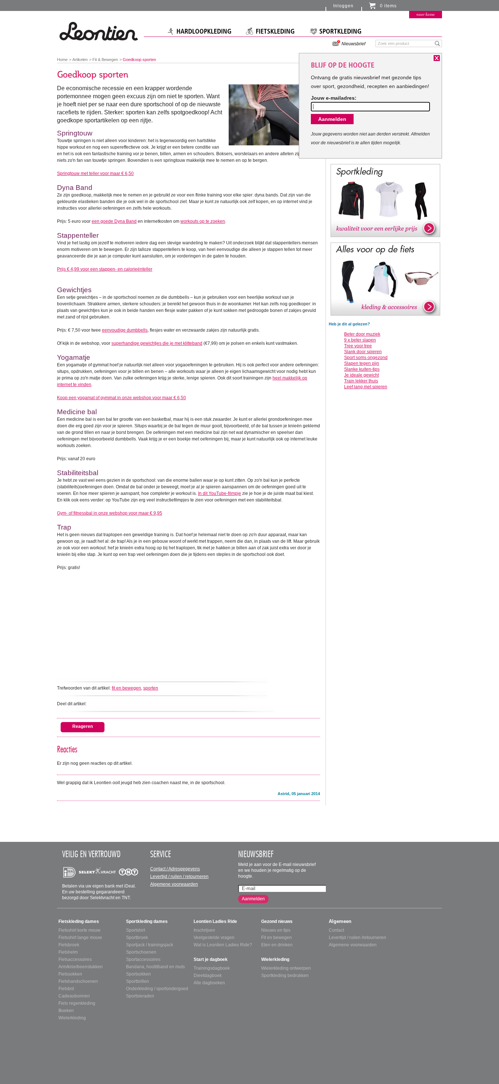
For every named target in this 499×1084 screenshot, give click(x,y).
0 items (388, 5)
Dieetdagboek (208, 975)
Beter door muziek (362, 334)
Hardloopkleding (204, 31)
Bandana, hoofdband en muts (155, 966)
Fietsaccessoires (75, 959)
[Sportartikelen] (385, 200)
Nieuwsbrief (353, 43)
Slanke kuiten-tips (362, 369)
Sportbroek (137, 937)
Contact (336, 930)
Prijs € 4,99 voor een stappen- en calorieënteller (104, 269)
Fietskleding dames (78, 921)
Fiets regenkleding (76, 1003)
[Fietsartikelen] (385, 278)
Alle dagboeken (209, 982)
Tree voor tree (358, 345)
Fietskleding (275, 31)
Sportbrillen (137, 981)
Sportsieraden (140, 996)
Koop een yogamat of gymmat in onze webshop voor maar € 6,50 (121, 397)
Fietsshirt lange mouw (80, 937)
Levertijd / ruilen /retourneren (357, 937)
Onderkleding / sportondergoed (157, 988)
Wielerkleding (72, 1017)
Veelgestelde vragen (214, 937)
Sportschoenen (141, 952)
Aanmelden (253, 898)
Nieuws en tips (275, 930)
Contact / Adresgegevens (175, 868)
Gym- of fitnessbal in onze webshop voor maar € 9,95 (109, 513)
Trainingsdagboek (212, 968)
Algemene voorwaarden (174, 884)
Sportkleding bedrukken (285, 975)
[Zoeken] (437, 43)
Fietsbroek (68, 944)
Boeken (66, 1010)
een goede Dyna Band (114, 221)
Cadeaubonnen (74, 996)
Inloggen (343, 5)
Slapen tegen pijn (361, 363)
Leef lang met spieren (365, 386)
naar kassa (425, 14)
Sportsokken (138, 974)
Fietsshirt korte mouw (79, 930)
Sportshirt (135, 930)
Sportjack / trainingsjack (149, 944)
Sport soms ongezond (366, 357)
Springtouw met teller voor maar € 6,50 (95, 173)
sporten (150, 688)
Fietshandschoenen (78, 981)
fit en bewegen (126, 688)
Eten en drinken (277, 944)
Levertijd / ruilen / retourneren (179, 876)
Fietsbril (66, 988)
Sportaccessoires (143, 959)
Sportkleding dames (147, 921)
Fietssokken (70, 974)
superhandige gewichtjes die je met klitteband (156, 343)
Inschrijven (204, 930)
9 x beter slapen (360, 340)
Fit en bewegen (276, 937)
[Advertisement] (188, 622)
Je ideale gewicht (361, 375)
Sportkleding (340, 31)
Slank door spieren (363, 351)
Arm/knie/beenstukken (80, 966)
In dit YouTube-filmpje (219, 493)
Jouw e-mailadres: (334, 98)
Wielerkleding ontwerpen (286, 968)
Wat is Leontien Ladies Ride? (223, 944)
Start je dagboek (211, 959)
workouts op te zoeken (202, 221)
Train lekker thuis (361, 380)
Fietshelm (68, 952)
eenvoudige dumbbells (125, 330)
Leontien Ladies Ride (215, 921)
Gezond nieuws (277, 921)
